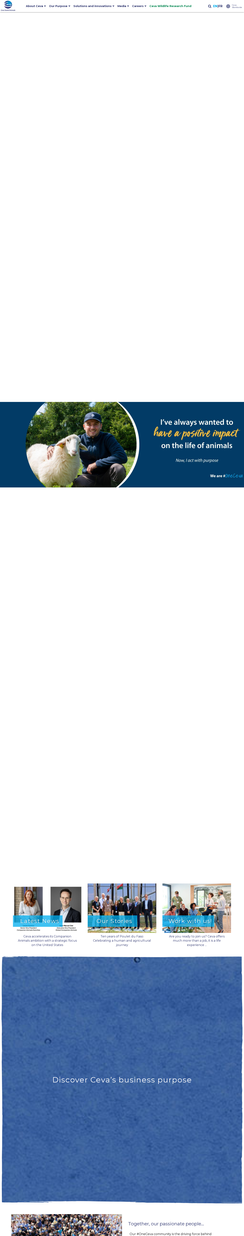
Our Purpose (58, 6)
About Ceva (34, 6)
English (215, 6)
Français (220, 6)
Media (121, 6)
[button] (122, 444)
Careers (138, 6)
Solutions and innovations (92, 6)
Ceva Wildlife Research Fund (170, 6)
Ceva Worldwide (237, 6)
